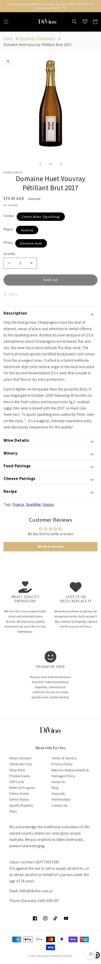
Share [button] (13, 294)
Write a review (50, 546)
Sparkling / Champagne (37, 38)
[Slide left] (40, 164)
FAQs (13, 811)
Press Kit (58, 793)
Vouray (48, 504)
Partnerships (61, 799)
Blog (55, 788)
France (18, 504)
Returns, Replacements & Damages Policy (70, 773)
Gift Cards (16, 782)
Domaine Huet (31, 243)
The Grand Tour (20, 764)
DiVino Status (19, 799)
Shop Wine (17, 770)
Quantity (9, 254)
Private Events (19, 776)
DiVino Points (19, 793)
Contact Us (60, 805)
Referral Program (22, 788)
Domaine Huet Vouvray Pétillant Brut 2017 (38, 44)
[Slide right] (61, 164)
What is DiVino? (20, 758)
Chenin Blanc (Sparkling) (41, 217)
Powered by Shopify (62, 955)
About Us (58, 782)
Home (8, 38)
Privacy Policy (62, 764)
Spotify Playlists (21, 805)
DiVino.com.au (44, 955)
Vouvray (27, 230)
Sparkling (33, 504)
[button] (6, 22)
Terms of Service (64, 758)
